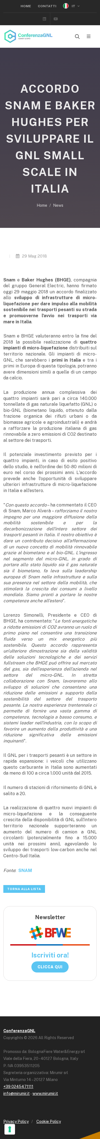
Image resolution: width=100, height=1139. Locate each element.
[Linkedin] (44, 19)
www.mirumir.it (45, 1093)
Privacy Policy (16, 1121)
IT (73, 6)
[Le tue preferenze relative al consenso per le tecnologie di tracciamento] (9, 1129)
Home (26, 6)
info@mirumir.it (16, 1093)
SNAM (25, 870)
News (58, 205)
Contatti (47, 6)
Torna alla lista (24, 889)
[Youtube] (55, 19)
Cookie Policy (48, 1121)
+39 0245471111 (18, 1086)
